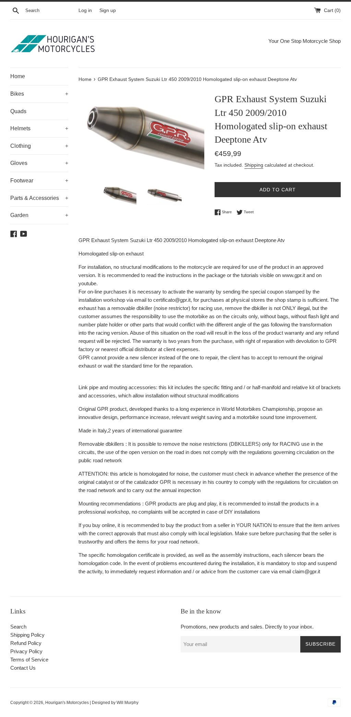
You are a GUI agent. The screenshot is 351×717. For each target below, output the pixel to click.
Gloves (39, 163)
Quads (18, 111)
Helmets (39, 128)
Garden (39, 215)
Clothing (39, 146)
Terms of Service (29, 659)
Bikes (39, 94)
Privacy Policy (26, 651)
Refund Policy (25, 643)
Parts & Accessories (39, 198)
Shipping (253, 165)
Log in (85, 10)
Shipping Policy (27, 635)
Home (17, 76)
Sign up (107, 10)
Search (18, 627)
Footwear (39, 180)
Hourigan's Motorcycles (67, 702)
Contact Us (23, 668)
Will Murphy (127, 702)
